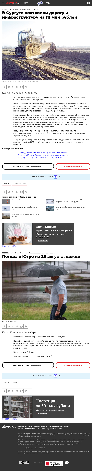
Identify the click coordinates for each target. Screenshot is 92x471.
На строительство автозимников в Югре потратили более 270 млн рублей (70, 201)
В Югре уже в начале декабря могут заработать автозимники (24, 208)
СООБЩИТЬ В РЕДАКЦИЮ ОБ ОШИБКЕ (50, 429)
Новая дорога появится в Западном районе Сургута (42, 153)
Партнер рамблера (37, 462)
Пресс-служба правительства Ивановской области (20, 81)
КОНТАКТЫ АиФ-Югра (25, 426)
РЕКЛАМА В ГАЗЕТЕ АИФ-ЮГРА (59, 426)
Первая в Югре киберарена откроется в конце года (42, 155)
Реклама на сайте (40, 426)
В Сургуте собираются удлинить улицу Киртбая (40, 157)
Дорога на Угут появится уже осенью (25, 200)
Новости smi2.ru (9, 246)
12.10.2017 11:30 (7, 9)
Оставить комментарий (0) (73, 166)
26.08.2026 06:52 (7, 253)
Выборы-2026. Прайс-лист (26, 429)
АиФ (15, 321)
